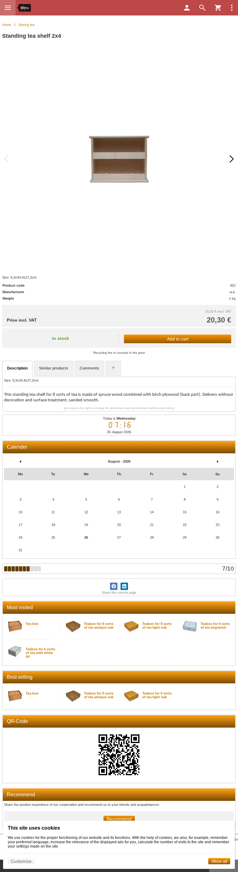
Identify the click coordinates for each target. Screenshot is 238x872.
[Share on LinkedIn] (124, 586)
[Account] (187, 7)
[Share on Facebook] (113, 586)
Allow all (219, 861)
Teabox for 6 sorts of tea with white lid (40, 652)
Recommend (119, 818)
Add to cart (177, 338)
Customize (21, 861)
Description (17, 368)
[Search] (202, 7)
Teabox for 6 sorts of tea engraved (215, 625)
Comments (89, 368)
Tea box (32, 624)
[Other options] (232, 7)
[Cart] (218, 7)
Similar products (53, 368)
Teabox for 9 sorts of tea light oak (157, 625)
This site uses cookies (34, 828)
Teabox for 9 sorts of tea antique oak (98, 625)
